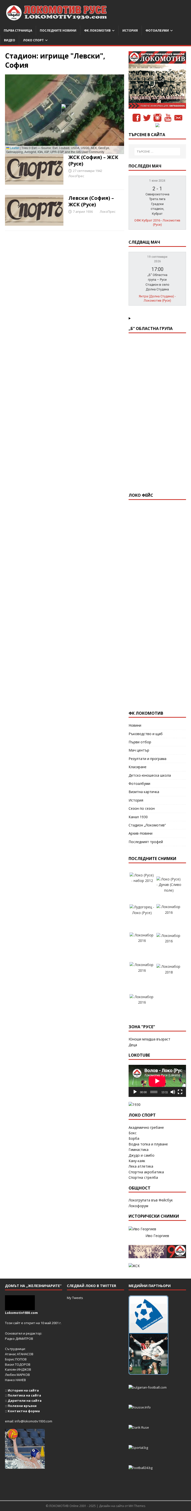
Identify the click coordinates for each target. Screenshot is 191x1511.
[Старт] (135, 1091)
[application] (157, 1081)
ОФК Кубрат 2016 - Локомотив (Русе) (157, 222)
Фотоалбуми (157, 30)
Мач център (139, 750)
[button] (64, 109)
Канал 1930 (138, 816)
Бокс (133, 1133)
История (130, 30)
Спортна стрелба (143, 1177)
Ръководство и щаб (146, 733)
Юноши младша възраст (149, 1039)
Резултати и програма (147, 758)
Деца (133, 1044)
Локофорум (138, 1205)
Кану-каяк (137, 1160)
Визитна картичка (144, 791)
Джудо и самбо (141, 1155)
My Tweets (75, 1297)
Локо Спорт (33, 40)
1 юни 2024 (157, 180)
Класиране (137, 766)
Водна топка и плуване (148, 1144)
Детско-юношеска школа (150, 775)
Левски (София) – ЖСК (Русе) (91, 201)
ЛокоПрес (76, 176)
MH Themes (137, 1506)
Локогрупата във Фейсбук (151, 1200)
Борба (134, 1138)
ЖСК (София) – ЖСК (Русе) (93, 160)
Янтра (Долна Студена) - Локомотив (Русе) (157, 298)
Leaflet (14, 148)
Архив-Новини (140, 833)
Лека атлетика (141, 1166)
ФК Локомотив (97, 30)
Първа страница (18, 30)
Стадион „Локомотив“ (147, 825)
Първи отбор (140, 742)
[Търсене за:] (157, 151)
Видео (9, 40)
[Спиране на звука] (172, 1091)
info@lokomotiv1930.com (33, 1421)
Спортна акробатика (146, 1172)
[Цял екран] (180, 1091)
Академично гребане (146, 1127)
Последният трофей (146, 841)
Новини (135, 725)
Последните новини (58, 30)
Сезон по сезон (142, 808)
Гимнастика (138, 1149)
